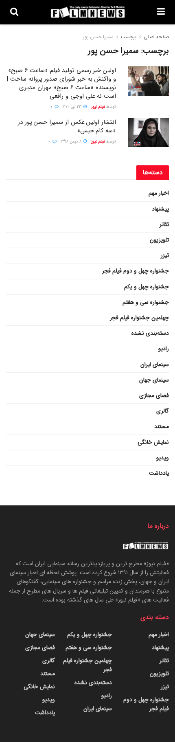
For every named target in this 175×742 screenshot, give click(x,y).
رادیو (163, 348)
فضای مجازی (154, 395)
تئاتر (164, 224)
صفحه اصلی (156, 37)
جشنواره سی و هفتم (145, 302)
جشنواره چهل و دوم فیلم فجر (135, 270)
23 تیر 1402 (73, 107)
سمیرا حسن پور (98, 37)
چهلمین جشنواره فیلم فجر (139, 317)
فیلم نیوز (98, 107)
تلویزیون (159, 239)
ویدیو (162, 457)
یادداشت (159, 473)
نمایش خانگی (153, 442)
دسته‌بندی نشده (150, 333)
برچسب (128, 37)
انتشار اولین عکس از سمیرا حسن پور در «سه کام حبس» (67, 126)
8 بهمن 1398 (72, 141)
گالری (162, 410)
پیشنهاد (160, 208)
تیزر (165, 255)
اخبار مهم (159, 193)
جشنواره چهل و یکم (146, 286)
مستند (161, 426)
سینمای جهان (154, 379)
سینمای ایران (154, 364)
